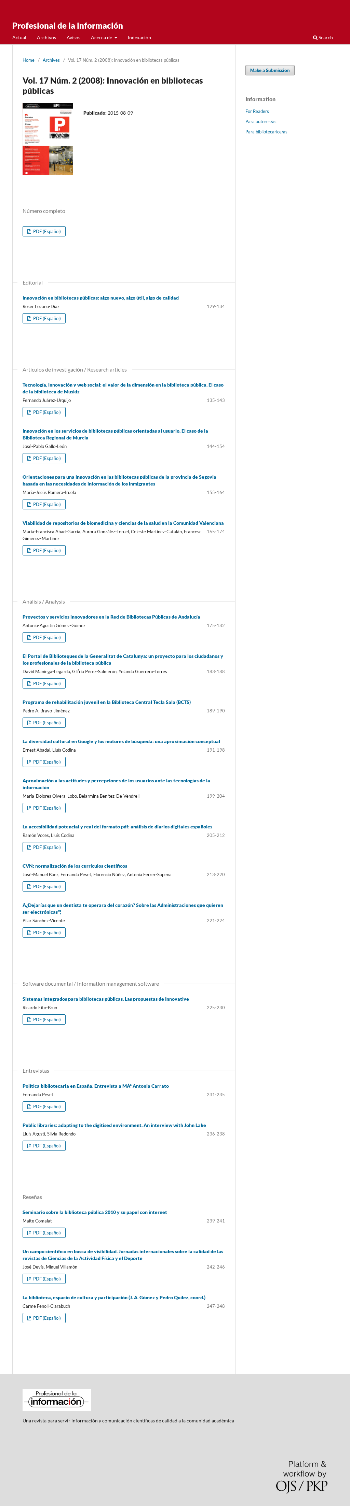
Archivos (46, 37)
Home (29, 60)
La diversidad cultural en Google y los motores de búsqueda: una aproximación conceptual (121, 741)
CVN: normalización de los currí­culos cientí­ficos (75, 866)
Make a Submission (270, 70)
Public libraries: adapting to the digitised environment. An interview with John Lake (114, 1125)
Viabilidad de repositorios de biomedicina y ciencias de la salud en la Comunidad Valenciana (123, 523)
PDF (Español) (46, 231)
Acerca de (102, 37)
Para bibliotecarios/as (266, 131)
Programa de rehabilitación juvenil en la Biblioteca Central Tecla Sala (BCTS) (107, 702)
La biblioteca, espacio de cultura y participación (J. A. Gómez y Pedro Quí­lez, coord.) (114, 1297)
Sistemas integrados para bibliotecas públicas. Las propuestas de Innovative (106, 999)
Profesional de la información (67, 25)
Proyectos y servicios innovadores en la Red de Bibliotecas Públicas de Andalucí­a (111, 617)
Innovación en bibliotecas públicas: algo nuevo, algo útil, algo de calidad (101, 298)
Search (325, 37)
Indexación (139, 37)
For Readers (257, 111)
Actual (19, 37)
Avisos (73, 37)
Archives (51, 60)
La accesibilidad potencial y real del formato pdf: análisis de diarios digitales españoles (117, 826)
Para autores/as (261, 121)
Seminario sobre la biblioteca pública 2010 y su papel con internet (95, 1212)
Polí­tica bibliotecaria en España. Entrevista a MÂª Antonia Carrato (96, 1086)
